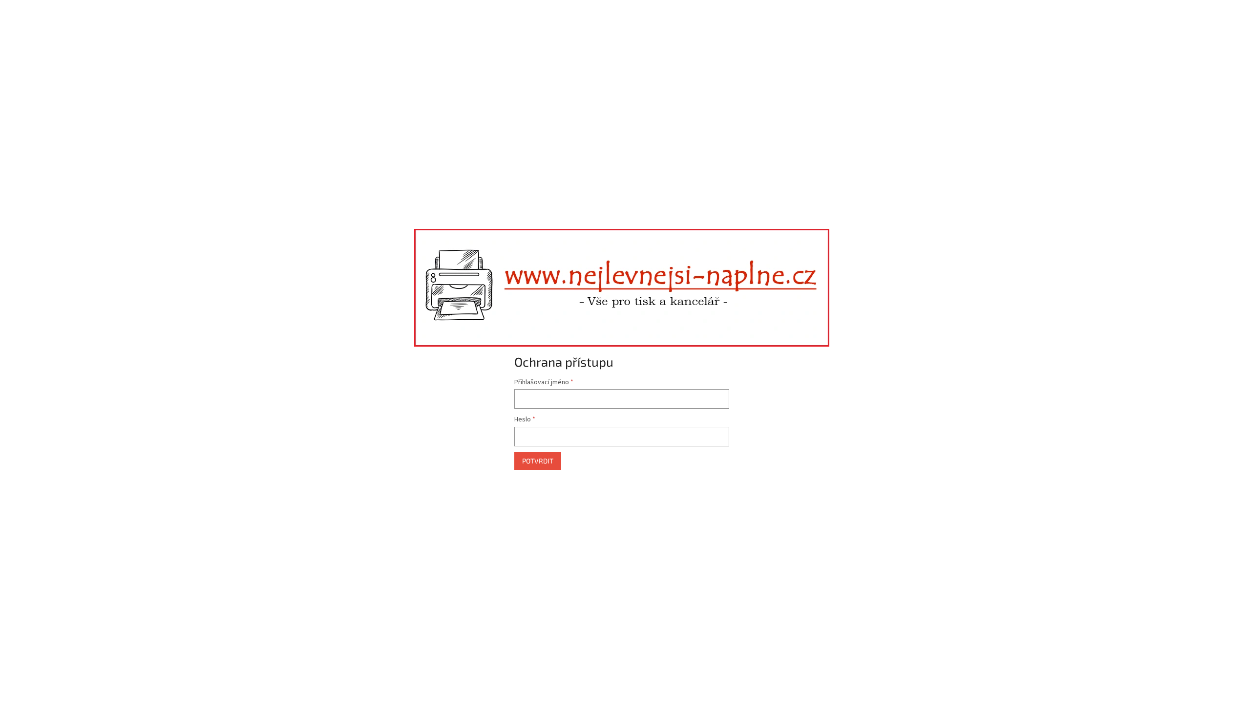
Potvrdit (537, 461)
